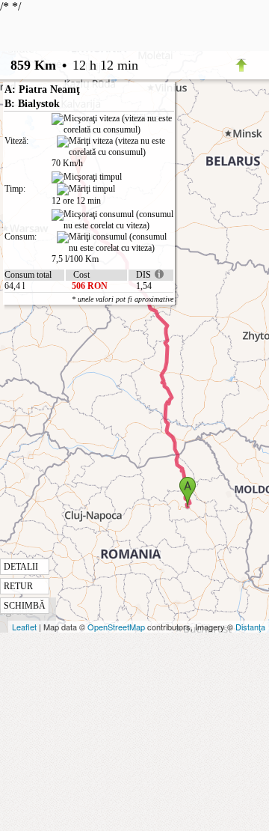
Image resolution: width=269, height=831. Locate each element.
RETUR (18, 586)
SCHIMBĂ (25, 605)
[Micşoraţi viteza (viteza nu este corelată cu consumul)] (112, 124)
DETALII (21, 566)
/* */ (69, 305)
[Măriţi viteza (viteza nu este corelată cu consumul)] (115, 147)
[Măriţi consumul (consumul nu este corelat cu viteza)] (115, 242)
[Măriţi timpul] (86, 189)
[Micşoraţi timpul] (87, 177)
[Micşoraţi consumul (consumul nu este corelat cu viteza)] (112, 220)
